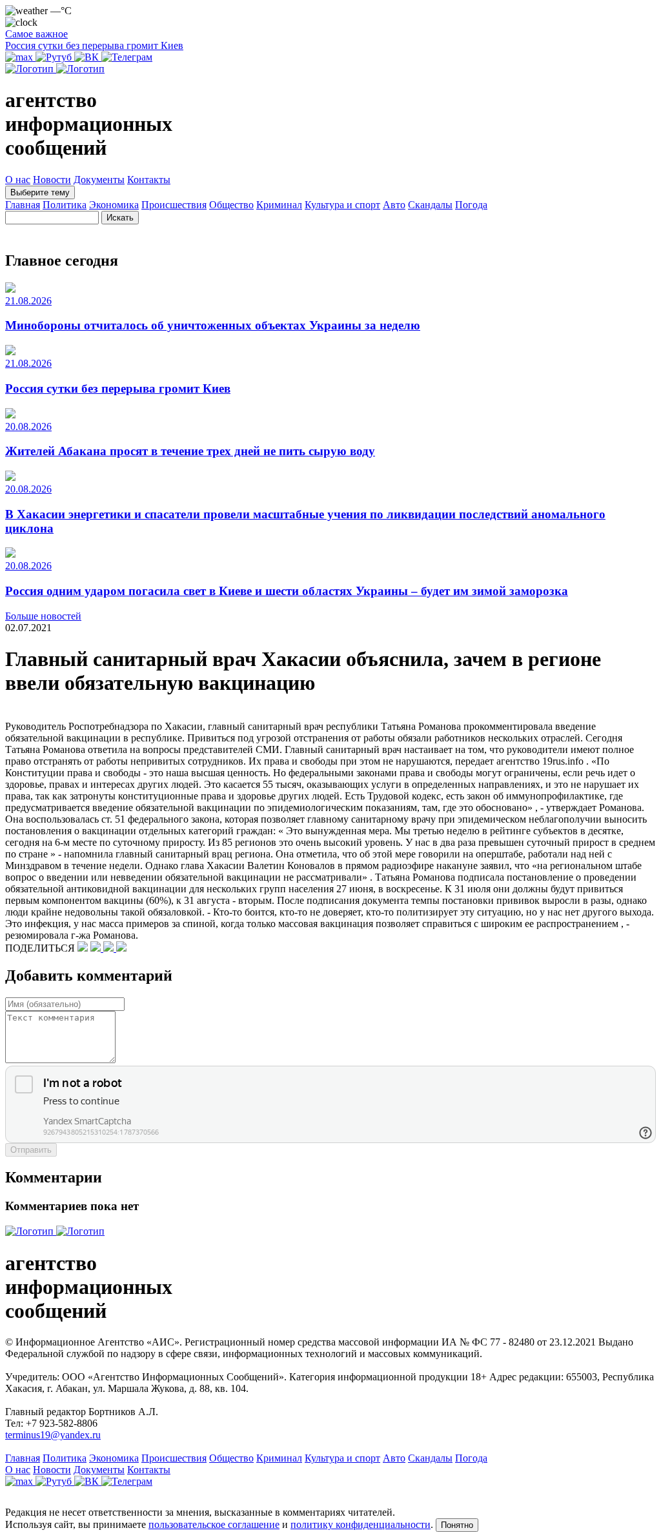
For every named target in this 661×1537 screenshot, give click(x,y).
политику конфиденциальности (360, 1524)
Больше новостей (43, 616)
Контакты (148, 179)
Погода (471, 204)
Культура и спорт (342, 204)
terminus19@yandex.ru (53, 1434)
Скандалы (430, 204)
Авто (394, 204)
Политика (64, 204)
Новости (52, 179)
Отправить (31, 1150)
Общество (231, 204)
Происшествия (174, 204)
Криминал (279, 204)
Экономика (114, 204)
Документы (99, 179)
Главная (22, 204)
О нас (17, 179)
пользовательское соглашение (214, 1524)
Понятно (457, 1525)
